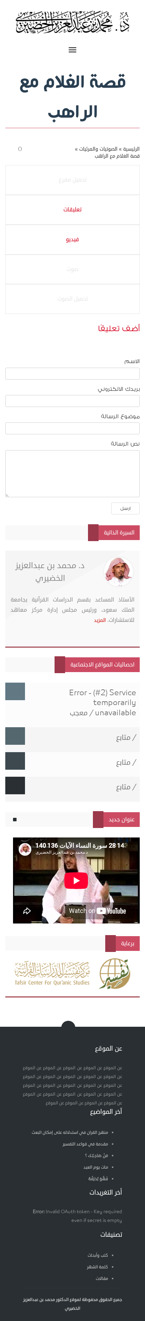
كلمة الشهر (97, 1267)
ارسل (125, 508)
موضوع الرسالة (120, 416)
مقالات (102, 1279)
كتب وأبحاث (98, 1255)
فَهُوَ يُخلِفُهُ (98, 1179)
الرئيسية (131, 149)
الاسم (132, 361)
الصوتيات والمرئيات (98, 149)
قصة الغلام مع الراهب (117, 156)
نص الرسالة (125, 444)
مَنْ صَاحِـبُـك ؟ (96, 1156)
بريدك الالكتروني (119, 389)
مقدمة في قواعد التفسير (85, 1144)
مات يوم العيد (95, 1167)
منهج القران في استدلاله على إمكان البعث (70, 1133)
